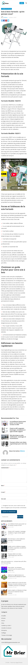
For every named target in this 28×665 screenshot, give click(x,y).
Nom (3, 485)
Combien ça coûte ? (6, 625)
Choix (2, 623)
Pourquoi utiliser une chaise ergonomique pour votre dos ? (18, 443)
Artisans (3, 618)
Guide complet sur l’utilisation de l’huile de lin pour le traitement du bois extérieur (17, 591)
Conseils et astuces (6, 8)
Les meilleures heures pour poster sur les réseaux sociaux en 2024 (18, 423)
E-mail (3, 492)
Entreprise (4, 630)
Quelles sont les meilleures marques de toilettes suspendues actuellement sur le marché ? (17, 548)
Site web (3, 499)
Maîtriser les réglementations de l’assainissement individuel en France (17, 575)
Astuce (3, 620)
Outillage (3, 633)
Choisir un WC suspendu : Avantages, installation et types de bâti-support (18, 430)
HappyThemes (18, 662)
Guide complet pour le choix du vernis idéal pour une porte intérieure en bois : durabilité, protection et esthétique (17, 584)
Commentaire (5, 467)
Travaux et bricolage (6, 635)
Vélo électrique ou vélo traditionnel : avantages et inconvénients (18, 437)
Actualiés (3, 615)
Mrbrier (5, 17)
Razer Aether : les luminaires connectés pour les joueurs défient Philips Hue (16, 569)
